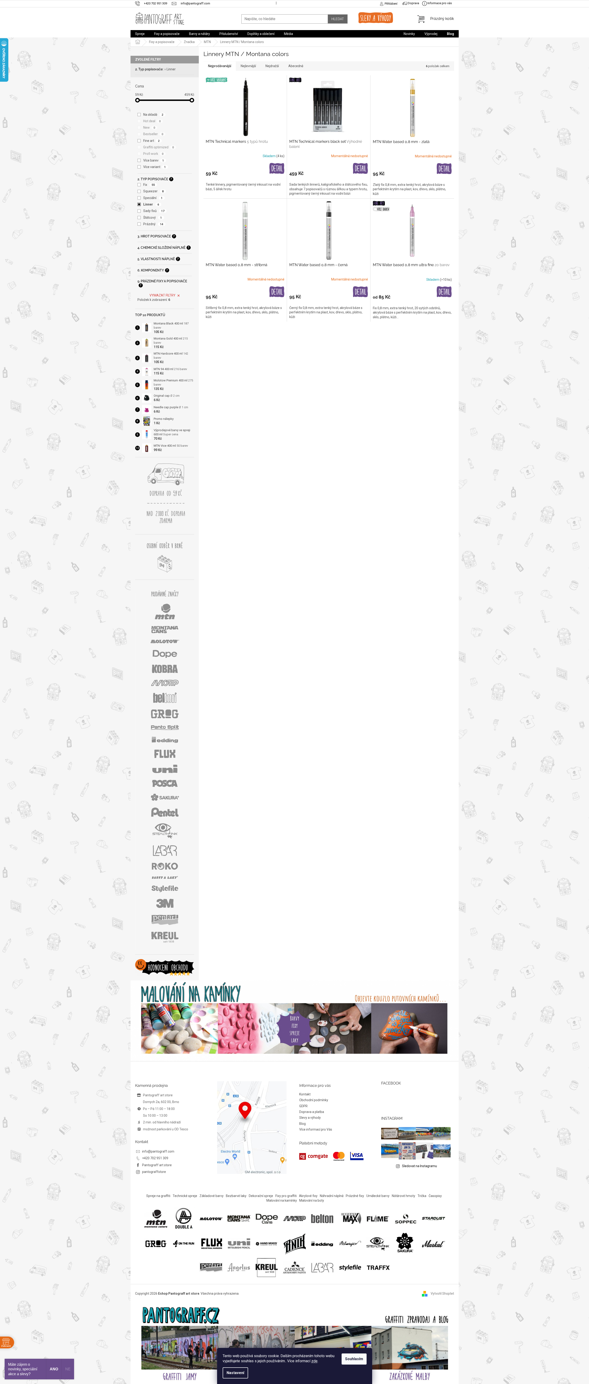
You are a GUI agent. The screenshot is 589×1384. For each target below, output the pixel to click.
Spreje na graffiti (158, 1196)
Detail (276, 169)
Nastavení (235, 1373)
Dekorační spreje (261, 1196)
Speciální (153, 198)
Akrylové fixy (308, 1196)
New (149, 127)
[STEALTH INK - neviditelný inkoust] (378, 1243)
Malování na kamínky (281, 1200)
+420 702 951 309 (155, 1158)
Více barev (153, 160)
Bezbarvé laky (236, 1196)
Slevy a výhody (310, 1117)
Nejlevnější (248, 66)
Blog (302, 1123)
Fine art (151, 141)
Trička (422, 1196)
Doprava (413, 3)
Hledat (337, 19)
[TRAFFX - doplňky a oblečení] (378, 1267)
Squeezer (153, 191)
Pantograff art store (157, 1165)
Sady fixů (154, 211)
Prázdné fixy (355, 1196)
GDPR (303, 1106)
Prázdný (153, 224)
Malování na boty (311, 1200)
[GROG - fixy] (155, 1243)
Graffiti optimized (158, 147)
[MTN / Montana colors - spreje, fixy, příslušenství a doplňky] (155, 1218)
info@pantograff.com (158, 1151)
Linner (171, 69)
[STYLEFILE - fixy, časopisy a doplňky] (350, 1267)
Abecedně (295, 66)
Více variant (154, 167)
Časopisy (435, 1196)
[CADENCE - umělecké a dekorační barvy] (294, 1267)
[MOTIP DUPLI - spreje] (294, 1218)
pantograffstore (154, 1172)
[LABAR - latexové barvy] (322, 1267)
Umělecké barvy (378, 1196)
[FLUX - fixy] (211, 1243)
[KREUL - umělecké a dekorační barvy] (266, 1267)
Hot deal (152, 121)
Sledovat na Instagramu (419, 1166)
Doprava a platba (311, 1112)
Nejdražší (272, 66)
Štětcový (152, 217)
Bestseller (153, 134)
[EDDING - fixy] (322, 1243)
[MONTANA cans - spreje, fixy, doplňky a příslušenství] (239, 1218)
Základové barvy (211, 1196)
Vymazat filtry (162, 295)
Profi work (153, 154)
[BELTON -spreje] (322, 1218)
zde (314, 1361)
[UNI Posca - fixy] (239, 1243)
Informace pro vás (439, 3)
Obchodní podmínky (313, 1100)
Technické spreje (185, 1196)
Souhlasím (354, 1359)
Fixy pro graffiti (286, 1196)
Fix (149, 185)
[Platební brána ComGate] (331, 1156)
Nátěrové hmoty (403, 1196)
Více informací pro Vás (315, 1129)
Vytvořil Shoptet (442, 1293)
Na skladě (153, 114)
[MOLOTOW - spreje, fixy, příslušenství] (211, 1218)
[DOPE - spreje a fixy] (266, 1218)
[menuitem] (140, 33)
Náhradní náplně (331, 1196)
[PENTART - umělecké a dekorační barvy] (211, 1267)
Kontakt (305, 1094)
